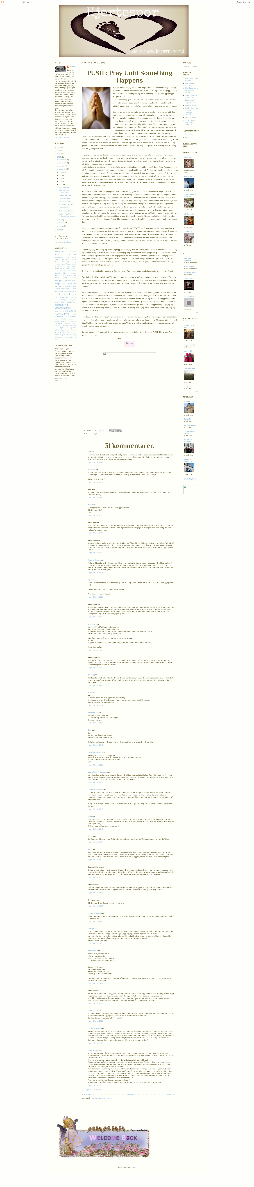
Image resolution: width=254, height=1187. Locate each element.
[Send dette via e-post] (110, 430)
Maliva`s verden (190, 402)
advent (57, 252)
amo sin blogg (189, 351)
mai (60, 181)
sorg (74, 325)
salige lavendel (93, 1050)
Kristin (90, 816)
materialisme (68, 291)
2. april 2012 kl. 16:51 (95, 482)
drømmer (73, 259)
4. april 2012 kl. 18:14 (95, 1003)
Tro (97, 434)
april (61, 184)
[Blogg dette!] (112, 430)
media (74, 291)
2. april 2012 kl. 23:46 (95, 685)
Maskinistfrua (93, 951)
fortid (56, 271)
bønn (90, 434)
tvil (75, 332)
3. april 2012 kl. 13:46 (95, 745)
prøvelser (59, 316)
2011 (59, 230)
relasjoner (72, 316)
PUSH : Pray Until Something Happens (67, 215)
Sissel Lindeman (94, 560)
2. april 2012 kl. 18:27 (95, 597)
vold (65, 337)
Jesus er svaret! (94, 1010)
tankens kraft (70, 330)
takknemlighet (60, 330)
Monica (90, 692)
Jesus (70, 284)
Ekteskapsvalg (190, 117)
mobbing (57, 300)
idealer (64, 284)
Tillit (94, 434)
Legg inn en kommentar (93, 1090)
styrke (62, 328)
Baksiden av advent (189, 92)
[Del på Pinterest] (120, 430)
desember (63, 160)
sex (75, 319)
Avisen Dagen (190, 135)
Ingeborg (91, 580)
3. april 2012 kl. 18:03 (95, 906)
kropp (63, 288)
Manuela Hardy (93, 712)
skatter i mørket (68, 321)
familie (63, 264)
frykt (64, 275)
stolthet (57, 328)
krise (74, 286)
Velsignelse (59, 337)
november (63, 163)
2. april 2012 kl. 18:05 (95, 553)
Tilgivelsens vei (190, 103)
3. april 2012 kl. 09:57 (95, 705)
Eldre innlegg (172, 1094)
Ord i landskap (189, 369)
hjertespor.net (64, 187)
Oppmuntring (62, 307)
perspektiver (62, 314)
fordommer (72, 266)
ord (63, 311)
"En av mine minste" (66, 205)
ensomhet (58, 264)
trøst (72, 332)
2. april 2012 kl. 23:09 (95, 668)
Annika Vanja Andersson (97, 772)
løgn (74, 288)
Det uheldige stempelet (189, 124)
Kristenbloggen (189, 266)
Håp (57, 283)
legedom (69, 288)
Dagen (74, 257)
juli (60, 175)
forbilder (57, 266)
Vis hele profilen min (62, 138)
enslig (74, 262)
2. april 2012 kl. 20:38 (95, 650)
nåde (62, 302)
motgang (65, 300)
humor (74, 281)
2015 (59, 148)
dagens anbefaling (62, 259)
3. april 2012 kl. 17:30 (95, 860)
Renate (90, 505)
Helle (89, 730)
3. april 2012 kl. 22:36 (95, 921)
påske (65, 316)
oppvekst (58, 311)
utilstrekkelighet (60, 335)
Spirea (92, 430)
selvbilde (64, 319)
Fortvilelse (63, 271)
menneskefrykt (64, 297)
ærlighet (71, 337)
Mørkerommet (189, 345)
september (63, 169)
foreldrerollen (71, 268)
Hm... (186, 386)
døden (57, 262)
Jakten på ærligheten (66, 211)
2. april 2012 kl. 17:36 (95, 533)
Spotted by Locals (190, 479)
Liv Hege (91, 929)
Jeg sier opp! (189, 100)
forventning (72, 271)
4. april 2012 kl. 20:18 (95, 1021)
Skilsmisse (59, 323)
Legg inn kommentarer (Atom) (101, 1098)
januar (61, 226)
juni (60, 178)
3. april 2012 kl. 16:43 (95, 809)
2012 (59, 157)
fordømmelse (59, 268)
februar (62, 223)
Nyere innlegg (87, 1094)
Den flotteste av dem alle (190, 84)
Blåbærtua (92, 469)
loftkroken (91, 624)
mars (61, 220)
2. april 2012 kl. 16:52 (95, 498)
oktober (62, 166)
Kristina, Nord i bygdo (96, 790)
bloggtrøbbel (59, 257)
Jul (75, 284)
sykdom (73, 328)
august (61, 172)
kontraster (66, 286)
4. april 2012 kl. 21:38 (95, 1043)
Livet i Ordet (188, 279)
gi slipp (69, 275)
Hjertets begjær (190, 105)
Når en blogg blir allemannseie (191, 96)
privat (74, 314)
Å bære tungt (189, 120)
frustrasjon (58, 275)
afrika (63, 252)
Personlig (70, 311)
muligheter (72, 300)
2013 (59, 154)
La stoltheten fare (65, 195)
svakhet (67, 328)
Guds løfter (68, 281)
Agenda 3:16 (71, 252)
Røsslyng (91, 675)
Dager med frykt (64, 198)
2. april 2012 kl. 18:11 (95, 573)
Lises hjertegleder (94, 752)
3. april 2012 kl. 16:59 (95, 842)
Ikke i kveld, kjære (191, 88)
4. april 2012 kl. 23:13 (95, 1085)
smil (71, 325)
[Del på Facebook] (117, 430)
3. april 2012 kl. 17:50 (95, 877)
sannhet (57, 319)
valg (74, 335)
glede (65, 278)
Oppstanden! (63, 208)
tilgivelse (58, 332)
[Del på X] (115, 430)
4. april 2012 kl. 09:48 (95, 983)
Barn (57, 254)
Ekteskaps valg (64, 202)
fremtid (57, 273)
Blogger (133, 1167)
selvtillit (71, 319)
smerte (65, 326)
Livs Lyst (187, 157)
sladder (67, 323)
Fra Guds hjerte (190, 296)
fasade (68, 264)
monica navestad (94, 913)
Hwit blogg (188, 177)
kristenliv (58, 288)
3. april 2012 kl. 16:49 (95, 829)
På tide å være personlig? (64, 191)
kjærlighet (58, 286)
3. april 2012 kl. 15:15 (95, 783)
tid (75, 330)
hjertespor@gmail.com (63, 242)
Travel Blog (188, 419)
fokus (74, 264)
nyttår (57, 302)
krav (70, 286)
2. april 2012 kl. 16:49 (95, 462)
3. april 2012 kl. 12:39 (95, 723)
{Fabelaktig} (188, 231)
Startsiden (130, 1094)
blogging (72, 255)
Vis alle (197, 248)
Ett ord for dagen (190, 273)
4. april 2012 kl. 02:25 (95, 943)
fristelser (73, 273)
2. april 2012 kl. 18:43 (95, 617)
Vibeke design (189, 214)
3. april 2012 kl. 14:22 (95, 765)
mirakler (73, 297)
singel (57, 321)
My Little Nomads (190, 425)
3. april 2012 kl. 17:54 (95, 893)
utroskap (69, 335)
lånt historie (59, 291)
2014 (59, 151)
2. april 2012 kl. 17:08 (95, 515)
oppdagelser (71, 302)
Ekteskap (65, 262)
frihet (65, 273)
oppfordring (61, 304)
